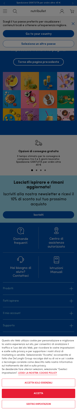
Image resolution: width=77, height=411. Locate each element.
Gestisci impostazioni (38, 404)
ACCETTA (38, 393)
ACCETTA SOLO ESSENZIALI (38, 383)
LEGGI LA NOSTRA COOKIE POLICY (37, 373)
